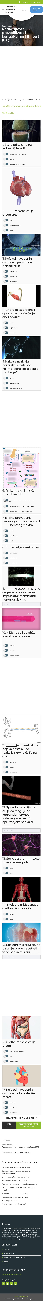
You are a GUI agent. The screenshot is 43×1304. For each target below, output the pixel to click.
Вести (6, 1262)
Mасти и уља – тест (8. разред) (14, 1204)
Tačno (11, 919)
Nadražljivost (13, 271)
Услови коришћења (21, 1296)
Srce (10, 1056)
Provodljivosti (13, 536)
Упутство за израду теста (14, 1258)
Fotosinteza (12, 333)
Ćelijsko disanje (13, 328)
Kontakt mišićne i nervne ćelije (17, 154)
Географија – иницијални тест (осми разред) (19, 1184)
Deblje (11, 868)
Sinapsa (11, 159)
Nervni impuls (13, 772)
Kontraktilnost (13, 281)
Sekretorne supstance (15, 388)
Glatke (11, 230)
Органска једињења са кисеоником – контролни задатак (16, 1172)
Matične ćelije (8, 113)
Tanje (11, 873)
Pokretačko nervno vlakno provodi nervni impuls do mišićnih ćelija (21, 500)
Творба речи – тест (9, 1200)
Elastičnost (12, 1103)
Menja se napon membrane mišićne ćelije (20, 511)
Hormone (12, 650)
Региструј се (36, 2)
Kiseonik (11, 323)
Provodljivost (13, 276)
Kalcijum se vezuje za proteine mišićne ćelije (21, 506)
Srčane (11, 220)
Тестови (7, 1249)
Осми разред (7, 26)
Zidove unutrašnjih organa (16, 1051)
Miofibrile (12, 645)
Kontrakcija (12, 762)
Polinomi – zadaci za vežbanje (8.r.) (15, 1193)
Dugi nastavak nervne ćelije (17, 164)
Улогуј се (25, 2)
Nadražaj (11, 767)
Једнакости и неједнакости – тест (15, 1197)
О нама (24, 9)
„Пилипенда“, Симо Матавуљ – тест (16, 1177)
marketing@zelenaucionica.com (12, 1274)
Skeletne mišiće (13, 1061)
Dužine (11, 531)
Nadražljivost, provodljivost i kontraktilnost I (21, 106)
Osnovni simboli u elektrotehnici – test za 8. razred (18, 1188)
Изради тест (9, 1253)
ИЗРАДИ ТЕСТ (36, 9)
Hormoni (11, 378)
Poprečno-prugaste (14, 225)
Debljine (11, 541)
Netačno (11, 914)
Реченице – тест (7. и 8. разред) (14, 1180)
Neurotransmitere (14, 655)
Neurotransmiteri (14, 383)
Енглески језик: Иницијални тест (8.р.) (17, 1167)
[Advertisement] (21, 69)
